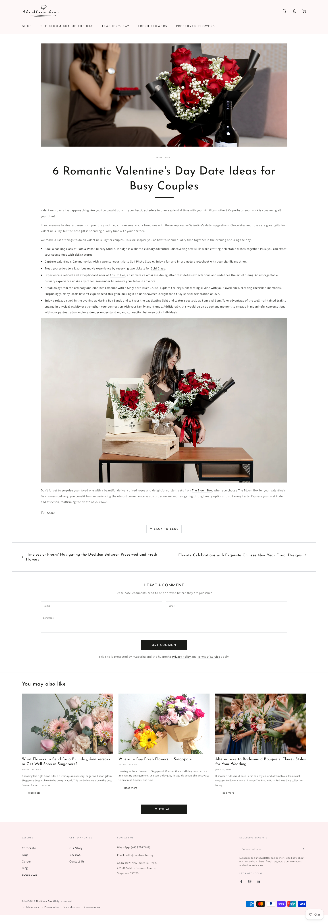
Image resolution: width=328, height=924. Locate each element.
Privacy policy (51, 907)
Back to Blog (166, 529)
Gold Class (158, 268)
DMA (169, 921)
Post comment (164, 645)
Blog (167, 157)
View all (164, 809)
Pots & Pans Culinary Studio (96, 249)
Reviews (75, 855)
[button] (284, 11)
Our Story (76, 848)
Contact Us (77, 861)
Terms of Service (208, 657)
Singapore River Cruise (142, 288)
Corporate (29, 848)
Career (26, 861)
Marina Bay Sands (110, 300)
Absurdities (117, 275)
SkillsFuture (83, 255)
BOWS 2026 (30, 875)
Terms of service (71, 907)
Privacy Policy (181, 657)
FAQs (25, 855)
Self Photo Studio (142, 261)
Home (159, 157)
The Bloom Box (202, 490)
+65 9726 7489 (140, 847)
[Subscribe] (304, 849)
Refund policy (33, 907)
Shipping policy (92, 907)
